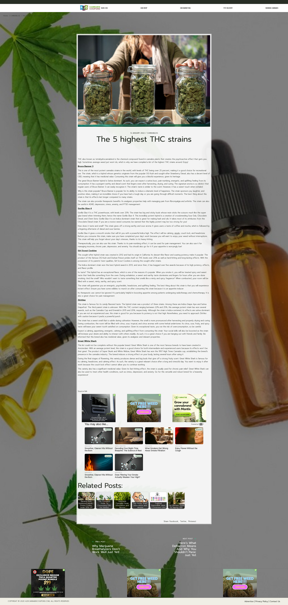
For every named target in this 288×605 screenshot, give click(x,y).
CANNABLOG (15, 16)
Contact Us (275, 601)
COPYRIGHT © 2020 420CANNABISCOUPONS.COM (29, 601)
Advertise (249, 601)
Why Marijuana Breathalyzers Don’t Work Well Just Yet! (106, 549)
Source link (82, 391)
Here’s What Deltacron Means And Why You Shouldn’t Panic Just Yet (184, 549)
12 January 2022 (137, 133)
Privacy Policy (261, 601)
